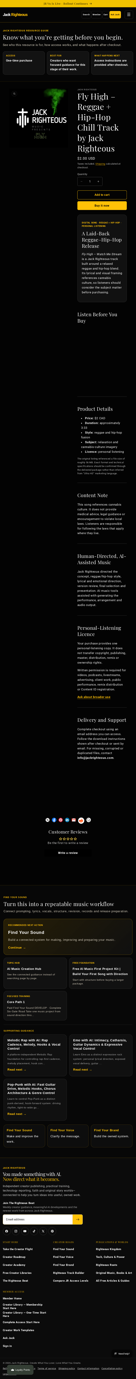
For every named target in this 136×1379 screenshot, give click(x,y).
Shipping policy (66, 1368)
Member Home (12, 1298)
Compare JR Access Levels (71, 1280)
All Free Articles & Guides (112, 1280)
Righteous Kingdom (108, 1249)
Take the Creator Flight (18, 1249)
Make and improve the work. (22, 1136)
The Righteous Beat (15, 1280)
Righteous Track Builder (68, 1273)
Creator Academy (14, 1265)
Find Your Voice (63, 1257)
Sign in (7, 1346)
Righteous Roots (106, 1265)
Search (86, 14)
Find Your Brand (63, 1265)
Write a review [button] (68, 853)
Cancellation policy (111, 1368)
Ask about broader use (93, 697)
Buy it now (102, 205)
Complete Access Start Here (21, 1322)
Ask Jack (115, 14)
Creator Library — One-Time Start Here (24, 1314)
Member (97, 14)
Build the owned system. (111, 1133)
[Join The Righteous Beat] (78, 1219)
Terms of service (47, 1368)
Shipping (100, 163)
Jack (15, 14)
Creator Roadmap (14, 1257)
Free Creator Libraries (17, 1273)
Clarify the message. (65, 1133)
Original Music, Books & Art (114, 1273)
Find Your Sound (63, 1249)
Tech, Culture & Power (110, 1257)
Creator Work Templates (18, 1330)
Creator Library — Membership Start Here (22, 1306)
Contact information (88, 1368)
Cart (106, 14)
